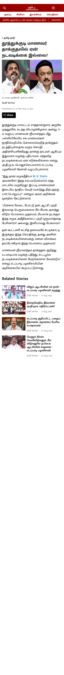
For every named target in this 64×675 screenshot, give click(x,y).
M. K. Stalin (40, 176)
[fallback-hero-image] (13, 292)
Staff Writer (8, 103)
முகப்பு (7, 14)
